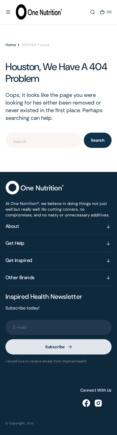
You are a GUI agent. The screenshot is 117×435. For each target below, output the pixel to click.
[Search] (92, 12)
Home (10, 44)
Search (97, 140)
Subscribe (55, 347)
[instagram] (98, 403)
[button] (8, 12)
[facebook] (86, 403)
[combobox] (43, 140)
